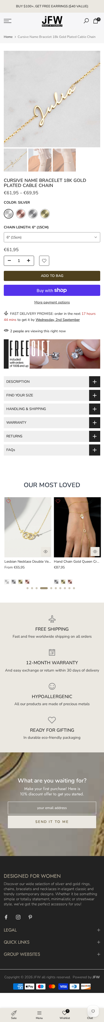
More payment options (52, 302)
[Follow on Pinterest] (30, 917)
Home (8, 37)
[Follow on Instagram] (18, 917)
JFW (96, 977)
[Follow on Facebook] (6, 917)
